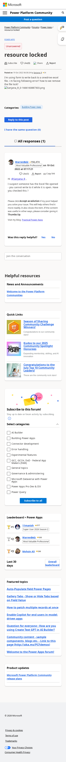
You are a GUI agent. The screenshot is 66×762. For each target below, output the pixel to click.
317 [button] (38, 525)
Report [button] (52, 63)
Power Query (19, 492)
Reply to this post (18, 119)
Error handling (20, 449)
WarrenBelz (21, 162)
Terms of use (11, 735)
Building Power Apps (31, 107)
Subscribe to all (33, 500)
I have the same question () (22, 129)
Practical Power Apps (32, 219)
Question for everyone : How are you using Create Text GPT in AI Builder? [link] (31, 627)
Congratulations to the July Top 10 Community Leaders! (39, 367)
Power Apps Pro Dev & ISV (26, 486)
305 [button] (40, 537)
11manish (28, 525)
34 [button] (45, 72)
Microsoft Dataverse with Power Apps (29, 480)
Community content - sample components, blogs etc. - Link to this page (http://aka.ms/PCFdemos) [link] (31, 640)
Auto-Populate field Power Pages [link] (29, 589)
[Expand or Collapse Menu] (5, 12)
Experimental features (24, 455)
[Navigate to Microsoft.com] (12, 5)
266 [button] (39, 551)
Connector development (25, 443)
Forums (35, 27)
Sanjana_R (38, 72)
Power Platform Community (31, 13)
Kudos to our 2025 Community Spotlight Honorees (38, 346)
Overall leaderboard (52, 563)
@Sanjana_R (18, 178)
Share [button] (40, 63)
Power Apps (46, 27)
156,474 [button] (35, 162)
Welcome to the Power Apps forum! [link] (30, 652)
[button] (63, 12)
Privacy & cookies (14, 730)
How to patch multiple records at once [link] (32, 607)
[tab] (29, 142)
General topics (20, 468)
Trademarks (11, 740)
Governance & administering (28, 473)
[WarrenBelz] (11, 162)
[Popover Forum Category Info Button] (9, 419)
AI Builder (17, 432)
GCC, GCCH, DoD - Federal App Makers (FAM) (29, 461)
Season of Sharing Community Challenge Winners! (39, 324)
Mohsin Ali (28, 551)
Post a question (33, 19)
